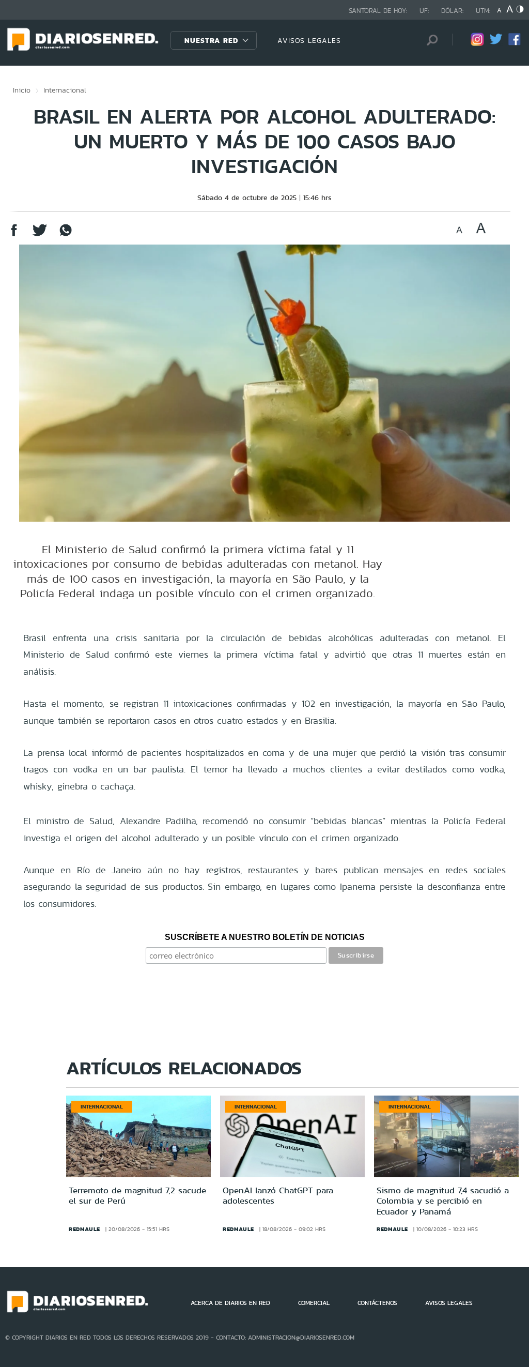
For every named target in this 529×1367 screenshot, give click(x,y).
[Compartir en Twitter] (40, 235)
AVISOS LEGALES (309, 40)
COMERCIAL (314, 1303)
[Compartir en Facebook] (14, 235)
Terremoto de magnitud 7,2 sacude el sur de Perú (137, 1195)
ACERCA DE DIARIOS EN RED (230, 1303)
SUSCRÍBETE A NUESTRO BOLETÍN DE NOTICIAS (265, 937)
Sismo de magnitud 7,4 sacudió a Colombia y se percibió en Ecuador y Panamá (443, 1201)
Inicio (21, 90)
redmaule (84, 1229)
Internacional (64, 90)
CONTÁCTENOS (377, 1303)
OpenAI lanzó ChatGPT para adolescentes (278, 1195)
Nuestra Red (211, 40)
